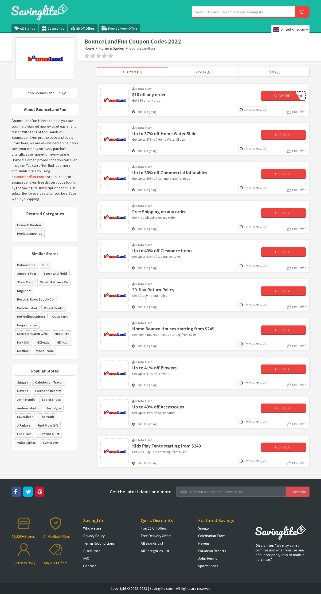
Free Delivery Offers (122, 28)
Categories (55, 28)
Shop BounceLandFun (43, 93)
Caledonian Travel (49, 382)
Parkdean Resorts (48, 390)
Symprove (50, 442)
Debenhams (26, 265)
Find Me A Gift (48, 425)
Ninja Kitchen (27, 325)
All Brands (27, 28)
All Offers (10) (133, 72)
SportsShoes (51, 399)
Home (89, 48)
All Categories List (155, 550)
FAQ (86, 558)
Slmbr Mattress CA (54, 282)
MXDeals (42, 342)
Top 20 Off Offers (154, 528)
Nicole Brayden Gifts (32, 333)
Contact (89, 565)
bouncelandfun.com (28, 176)
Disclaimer (91, 550)
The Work (47, 416)
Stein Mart (25, 282)
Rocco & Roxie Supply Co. (35, 299)
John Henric (26, 399)
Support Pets (27, 273)
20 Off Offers (85, 28)
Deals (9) (274, 72)
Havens (22, 390)
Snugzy (22, 382)
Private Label (27, 308)
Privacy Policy (94, 535)
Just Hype (53, 408)
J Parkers (24, 425)
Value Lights (26, 442)
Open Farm (60, 316)
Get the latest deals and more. (141, 492)
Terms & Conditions (99, 543)
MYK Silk (23, 342)
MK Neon (62, 342)
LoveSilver (25, 416)
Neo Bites (62, 333)
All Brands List (152, 543)
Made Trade (45, 350)
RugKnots (24, 291)
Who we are (92, 528)
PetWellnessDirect (31, 316)
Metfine (23, 350)
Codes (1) (203, 72)
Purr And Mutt (49, 434)
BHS (45, 265)
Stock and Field (55, 273)
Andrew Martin (28, 408)
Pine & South (53, 308)
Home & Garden (111, 48)
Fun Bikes (24, 434)
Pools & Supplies (29, 233)
